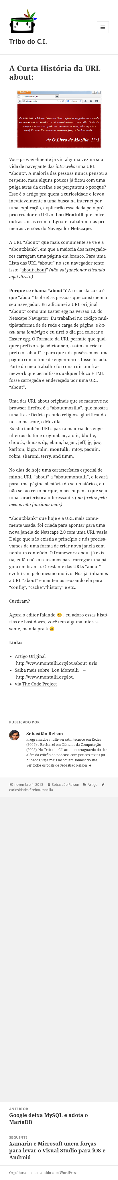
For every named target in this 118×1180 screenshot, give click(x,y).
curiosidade (18, 789)
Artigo (92, 784)
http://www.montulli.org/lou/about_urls (56, 663)
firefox (35, 789)
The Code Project (39, 684)
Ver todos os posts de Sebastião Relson (57, 765)
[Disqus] (59, 869)
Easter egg (58, 311)
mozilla (47, 789)
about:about (33, 270)
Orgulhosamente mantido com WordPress (43, 1172)
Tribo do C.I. (28, 41)
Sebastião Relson (65, 784)
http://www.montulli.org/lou (45, 677)
